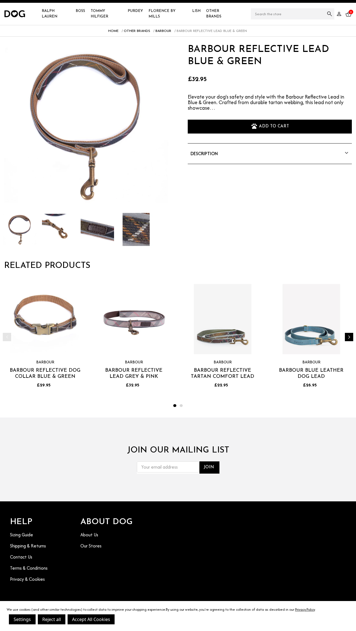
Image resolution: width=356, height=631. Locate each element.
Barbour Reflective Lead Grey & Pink (133, 373)
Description (204, 153)
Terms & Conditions (29, 568)
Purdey (135, 11)
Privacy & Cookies (27, 579)
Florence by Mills (162, 13)
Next (349, 337)
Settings (22, 619)
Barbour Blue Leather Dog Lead (311, 373)
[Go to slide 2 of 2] (181, 405)
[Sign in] (339, 14)
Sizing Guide (21, 534)
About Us (89, 534)
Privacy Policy (305, 609)
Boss (80, 11)
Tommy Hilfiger (99, 13)
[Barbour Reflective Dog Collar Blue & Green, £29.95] (45, 319)
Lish (196, 11)
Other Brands (213, 13)
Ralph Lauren (49, 13)
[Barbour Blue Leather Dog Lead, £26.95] (311, 319)
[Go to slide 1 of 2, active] (174, 405)
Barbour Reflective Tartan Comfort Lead (222, 373)
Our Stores (91, 545)
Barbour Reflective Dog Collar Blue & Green (45, 373)
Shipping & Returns (28, 545)
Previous (7, 337)
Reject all (51, 619)
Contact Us (21, 557)
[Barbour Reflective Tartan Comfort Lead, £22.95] (222, 319)
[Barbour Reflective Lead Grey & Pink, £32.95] (134, 319)
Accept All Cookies (91, 619)
